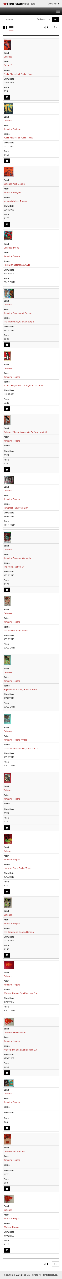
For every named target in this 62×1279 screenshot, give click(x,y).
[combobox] (43, 19)
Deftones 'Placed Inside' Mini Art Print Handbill (25, 432)
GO (55, 19)
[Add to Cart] (7, 97)
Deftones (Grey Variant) (14, 1032)
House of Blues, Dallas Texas (17, 868)
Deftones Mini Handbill (14, 1151)
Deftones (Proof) (11, 248)
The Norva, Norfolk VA (14, 567)
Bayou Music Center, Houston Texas (20, 689)
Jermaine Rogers (12, 256)
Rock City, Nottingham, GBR (17, 265)
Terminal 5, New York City (16, 508)
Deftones (8, 57)
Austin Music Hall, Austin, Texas (18, 74)
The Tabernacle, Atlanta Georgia (19, 322)
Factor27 (8, 65)
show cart (53, 4)
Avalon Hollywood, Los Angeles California (23, 385)
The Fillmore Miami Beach (16, 630)
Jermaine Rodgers (12, 129)
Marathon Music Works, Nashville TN (21, 748)
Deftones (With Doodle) (14, 184)
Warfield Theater (11, 1227)
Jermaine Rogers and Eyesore (18, 313)
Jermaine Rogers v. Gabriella (17, 558)
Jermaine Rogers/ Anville (15, 740)
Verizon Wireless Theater (15, 201)
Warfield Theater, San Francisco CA (20, 993)
